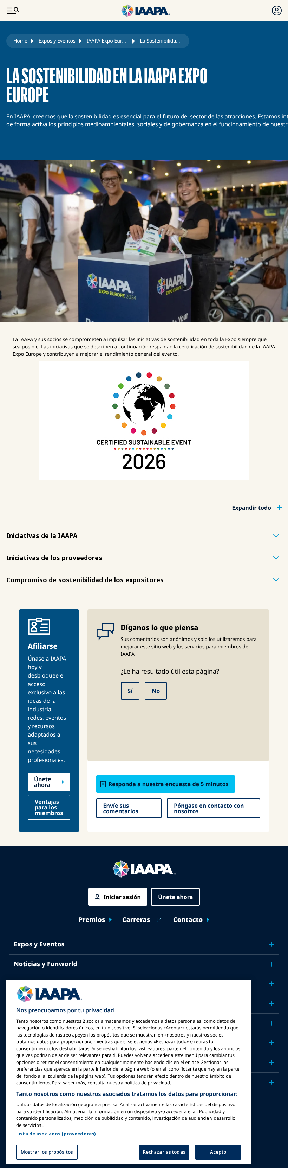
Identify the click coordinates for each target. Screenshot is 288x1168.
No (156, 691)
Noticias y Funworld (45, 964)
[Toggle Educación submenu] (271, 983)
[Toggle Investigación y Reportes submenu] (271, 1043)
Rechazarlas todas (164, 1152)
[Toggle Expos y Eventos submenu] (271, 944)
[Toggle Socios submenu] (271, 1082)
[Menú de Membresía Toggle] (277, 10)
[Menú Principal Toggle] (12, 10)
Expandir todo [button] (251, 508)
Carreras (136, 920)
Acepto (218, 1152)
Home (20, 41)
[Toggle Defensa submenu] (271, 1023)
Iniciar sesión (122, 897)
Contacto (188, 920)
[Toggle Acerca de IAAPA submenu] (271, 1062)
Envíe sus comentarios (120, 808)
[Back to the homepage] (144, 869)
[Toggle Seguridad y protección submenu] (271, 1003)
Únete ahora (42, 782)
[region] (128, 1072)
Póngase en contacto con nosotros (209, 808)
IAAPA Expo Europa (108, 41)
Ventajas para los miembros (49, 807)
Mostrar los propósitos (47, 1152)
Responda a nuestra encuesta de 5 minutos (169, 784)
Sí (130, 691)
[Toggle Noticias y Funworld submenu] (271, 964)
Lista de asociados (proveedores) (56, 1133)
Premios (92, 920)
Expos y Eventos (57, 41)
